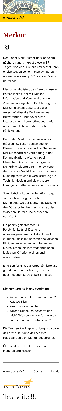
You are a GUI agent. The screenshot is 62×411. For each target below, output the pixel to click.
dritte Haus (16, 333)
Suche (38, 371)
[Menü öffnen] (57, 17)
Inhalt (55, 371)
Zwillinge (26, 328)
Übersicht (10, 346)
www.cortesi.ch (14, 17)
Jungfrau (44, 328)
